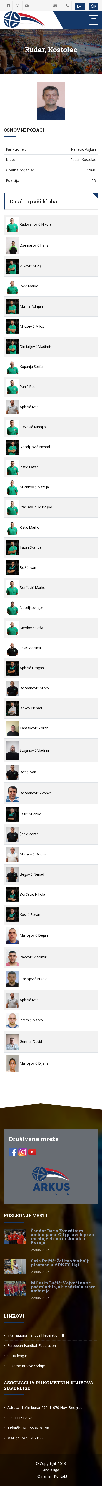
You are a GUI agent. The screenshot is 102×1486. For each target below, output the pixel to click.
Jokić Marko (28, 286)
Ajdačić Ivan (29, 406)
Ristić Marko (29, 527)
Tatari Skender (31, 547)
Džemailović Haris (33, 245)
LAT (80, 6)
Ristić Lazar (28, 467)
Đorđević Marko (32, 587)
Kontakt (60, 1476)
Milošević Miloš (31, 326)
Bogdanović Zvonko (35, 793)
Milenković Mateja (34, 487)
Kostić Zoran (29, 914)
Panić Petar (28, 386)
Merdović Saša (31, 627)
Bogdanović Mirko (34, 688)
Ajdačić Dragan (31, 667)
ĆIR (93, 6)
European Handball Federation (31, 1345)
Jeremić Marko (31, 1020)
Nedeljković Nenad (34, 446)
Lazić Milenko (30, 814)
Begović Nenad (31, 874)
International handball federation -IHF (37, 1335)
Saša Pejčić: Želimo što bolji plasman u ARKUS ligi (60, 1262)
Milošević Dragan (33, 854)
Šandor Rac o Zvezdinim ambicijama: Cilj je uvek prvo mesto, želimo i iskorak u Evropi (62, 1236)
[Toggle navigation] (93, 20)
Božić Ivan (27, 567)
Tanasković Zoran (33, 728)
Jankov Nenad (30, 708)
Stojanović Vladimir (34, 750)
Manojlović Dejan (33, 935)
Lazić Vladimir (30, 647)
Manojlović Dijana (34, 1063)
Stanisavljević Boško (35, 507)
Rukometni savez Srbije (26, 1365)
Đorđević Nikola (32, 894)
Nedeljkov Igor (31, 607)
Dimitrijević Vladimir (35, 346)
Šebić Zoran (29, 834)
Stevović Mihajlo (32, 426)
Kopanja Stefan (31, 366)
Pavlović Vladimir (32, 957)
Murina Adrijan (31, 306)
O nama (44, 1476)
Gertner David (30, 1041)
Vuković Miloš (30, 266)
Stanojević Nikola (33, 978)
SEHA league (17, 1355)
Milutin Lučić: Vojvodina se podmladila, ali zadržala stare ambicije (63, 1287)
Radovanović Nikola (35, 224)
